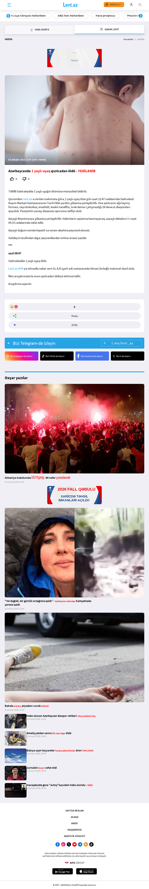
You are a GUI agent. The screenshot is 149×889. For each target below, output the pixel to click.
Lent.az (27, 199)
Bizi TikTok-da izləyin (55, 356)
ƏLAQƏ (74, 817)
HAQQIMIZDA (74, 829)
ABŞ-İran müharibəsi (71, 15)
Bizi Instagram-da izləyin (21, 356)
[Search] (140, 4)
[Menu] (9, 5)
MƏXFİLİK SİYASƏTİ (74, 836)
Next (140, 16)
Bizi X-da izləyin (123, 356)
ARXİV (74, 823)
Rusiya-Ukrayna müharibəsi (28, 15)
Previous (8, 16)
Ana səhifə (128, 39)
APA (20, 268)
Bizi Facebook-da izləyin (92, 356)
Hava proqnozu (105, 15)
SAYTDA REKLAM (74, 810)
